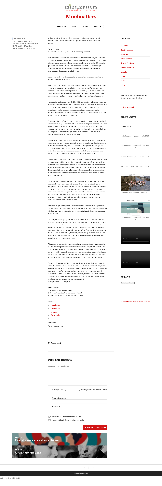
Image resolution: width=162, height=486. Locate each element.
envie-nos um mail (127, 107)
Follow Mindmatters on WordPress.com (135, 302)
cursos (123, 76)
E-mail (59, 390)
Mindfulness (26, 46)
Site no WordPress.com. (81, 473)
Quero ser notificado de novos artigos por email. (67, 420)
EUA (24, 44)
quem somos (61, 27)
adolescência (18, 41)
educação (124, 54)
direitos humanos (127, 50)
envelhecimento (126, 59)
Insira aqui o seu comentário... (58, 366)
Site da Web (56, 407)
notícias (85, 27)
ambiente (124, 45)
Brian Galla (29, 41)
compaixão (17, 44)
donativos (97, 27)
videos (123, 85)
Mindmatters (81, 16)
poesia (123, 81)
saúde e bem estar (127, 67)
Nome (59, 398)
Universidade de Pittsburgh (24, 48)
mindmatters (19, 38)
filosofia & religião (127, 63)
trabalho (124, 72)
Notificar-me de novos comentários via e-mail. (66, 417)
